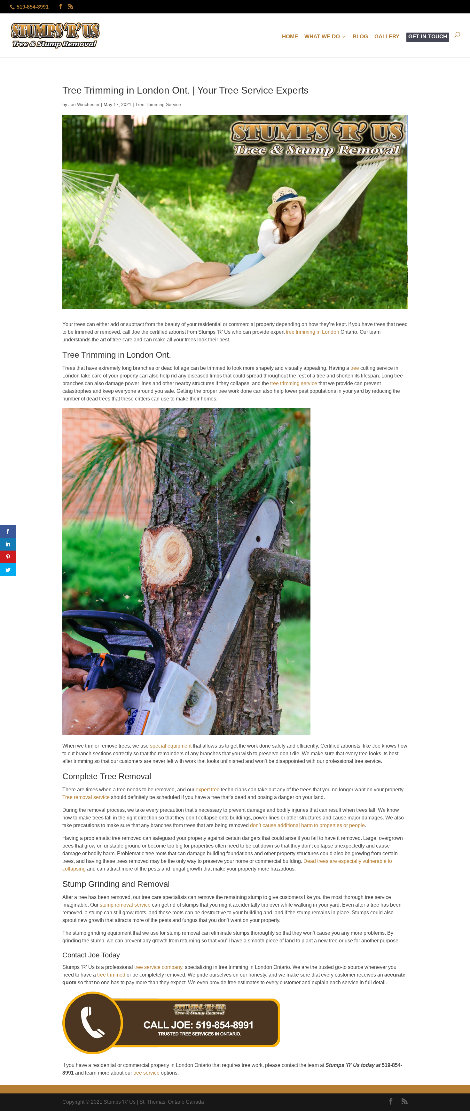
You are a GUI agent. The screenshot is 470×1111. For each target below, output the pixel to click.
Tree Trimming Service (158, 104)
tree (354, 368)
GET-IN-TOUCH (427, 37)
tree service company (158, 967)
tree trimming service (293, 383)
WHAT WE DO (322, 37)
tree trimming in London (312, 332)
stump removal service (124, 905)
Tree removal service (86, 797)
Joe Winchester (84, 104)
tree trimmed (111, 975)
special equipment (171, 746)
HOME (290, 37)
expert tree (208, 789)
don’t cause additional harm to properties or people (307, 825)
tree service (146, 1073)
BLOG (360, 37)
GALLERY (386, 37)
